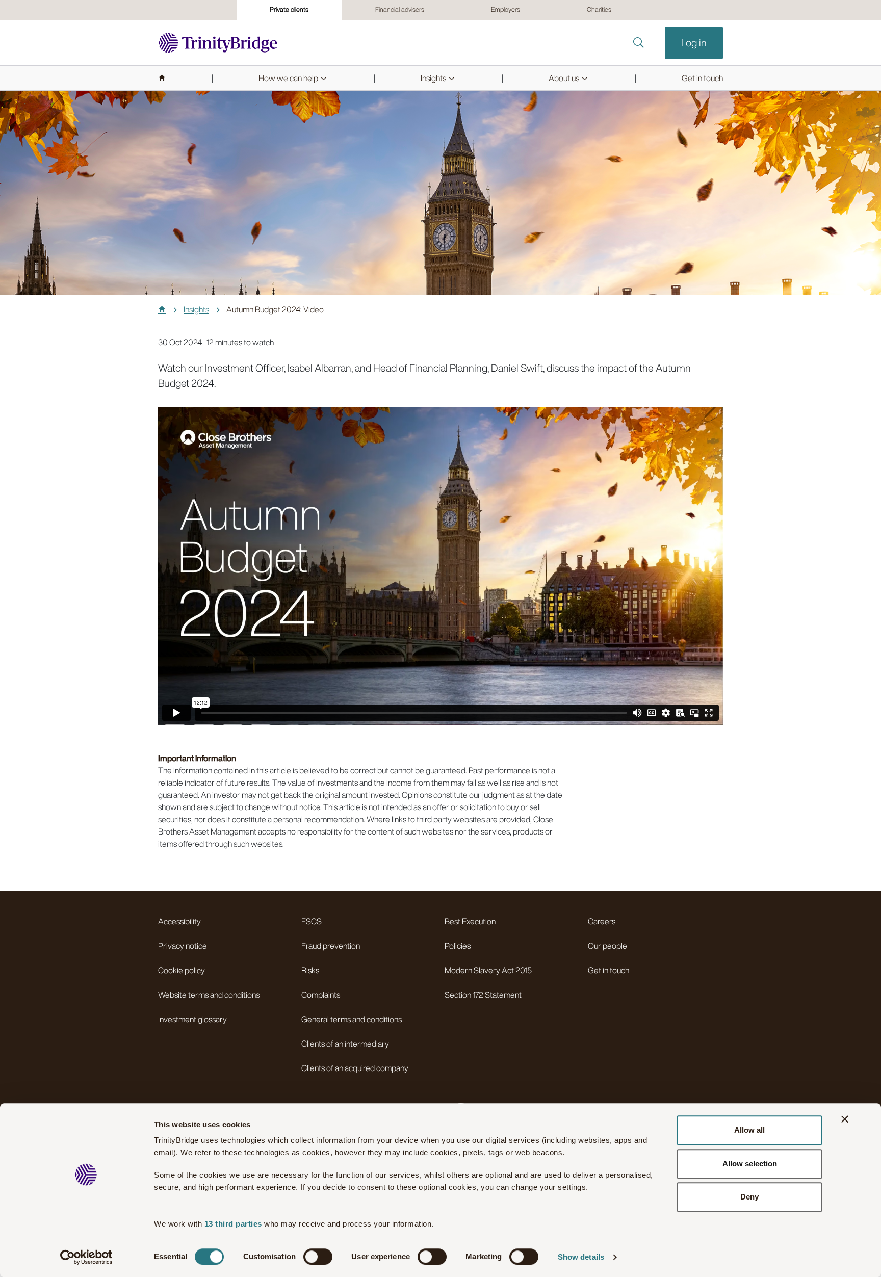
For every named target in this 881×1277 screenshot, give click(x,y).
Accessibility (179, 921)
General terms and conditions (351, 1019)
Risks (310, 970)
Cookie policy (181, 970)
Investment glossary (192, 1019)
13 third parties (233, 1223)
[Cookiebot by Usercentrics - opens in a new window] (86, 1257)
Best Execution (470, 921)
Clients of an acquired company (354, 1068)
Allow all (749, 1130)
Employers (505, 9)
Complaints (320, 994)
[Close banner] (844, 1119)
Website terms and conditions (209, 994)
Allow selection (749, 1163)
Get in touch (608, 970)
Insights (196, 309)
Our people (607, 946)
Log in (694, 42)
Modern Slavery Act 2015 (488, 970)
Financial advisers (399, 9)
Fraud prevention (330, 946)
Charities (599, 9)
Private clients (289, 9)
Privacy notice (182, 946)
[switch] (317, 1256)
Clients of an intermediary (345, 1043)
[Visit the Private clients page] (218, 43)
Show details (581, 1257)
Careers (601, 921)
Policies (458, 946)
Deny (749, 1196)
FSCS (311, 921)
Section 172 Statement (483, 994)
